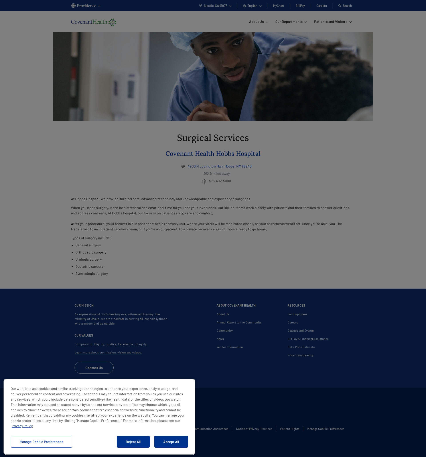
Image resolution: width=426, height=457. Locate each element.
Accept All (171, 441)
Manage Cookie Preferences (41, 441)
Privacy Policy (22, 426)
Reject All (133, 441)
